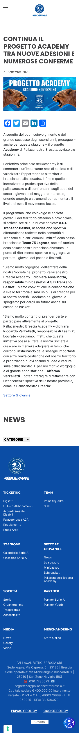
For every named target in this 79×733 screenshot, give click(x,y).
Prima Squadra (53, 501)
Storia (7, 599)
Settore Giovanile (17, 395)
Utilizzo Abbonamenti (17, 506)
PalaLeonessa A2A (16, 519)
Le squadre (51, 562)
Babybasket (52, 572)
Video (7, 648)
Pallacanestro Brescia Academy (58, 579)
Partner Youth (53, 604)
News (48, 557)
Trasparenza (11, 609)
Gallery (8, 643)
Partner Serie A (54, 599)
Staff (47, 506)
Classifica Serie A (15, 558)
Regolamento (12, 524)
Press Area (10, 529)
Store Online (52, 638)
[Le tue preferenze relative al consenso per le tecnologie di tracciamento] (8, 729)
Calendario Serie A (16, 552)
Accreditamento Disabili (14, 512)
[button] (5, 9)
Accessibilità (11, 615)
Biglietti (8, 501)
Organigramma (13, 604)
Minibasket (51, 567)
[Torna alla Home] (39, 9)
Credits (39, 721)
